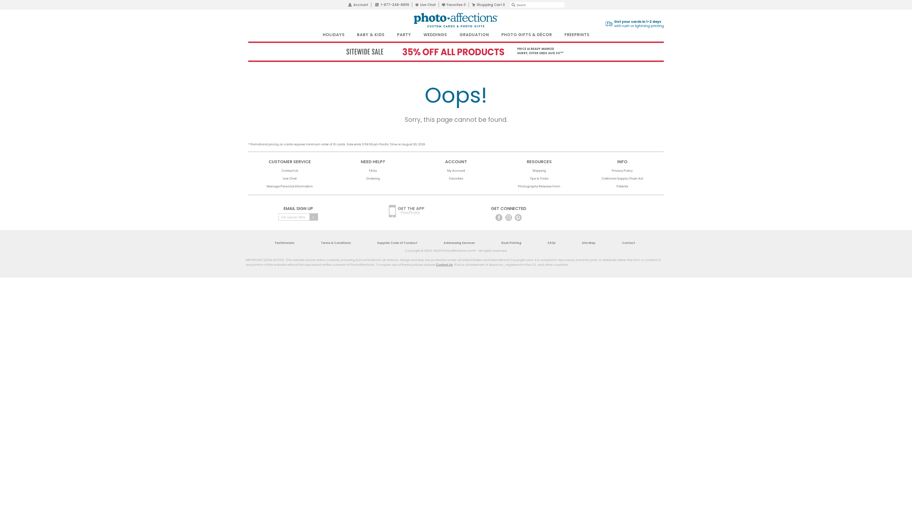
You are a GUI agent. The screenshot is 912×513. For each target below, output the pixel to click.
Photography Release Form (539, 186)
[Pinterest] (518, 217)
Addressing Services (459, 243)
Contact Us (289, 170)
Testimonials (284, 243)
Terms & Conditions (336, 243)
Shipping (539, 170)
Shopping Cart (491, 4)
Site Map (588, 243)
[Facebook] (499, 217)
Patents (622, 186)
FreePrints (577, 35)
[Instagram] (508, 217)
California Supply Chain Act (622, 178)
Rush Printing (511, 243)
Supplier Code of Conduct (397, 243)
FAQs (373, 170)
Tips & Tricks (539, 178)
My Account (456, 170)
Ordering (373, 178)
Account (360, 4)
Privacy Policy (622, 170)
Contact (628, 243)
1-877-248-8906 (395, 4)
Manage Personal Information (290, 186)
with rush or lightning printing (639, 24)
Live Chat (428, 4)
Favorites (456, 4)
